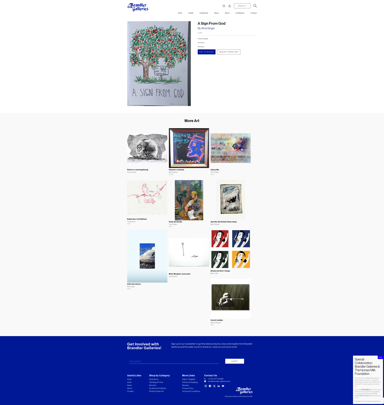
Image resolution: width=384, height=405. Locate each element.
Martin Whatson (216, 323)
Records (152, 385)
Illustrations (154, 379)
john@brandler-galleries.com (219, 381)
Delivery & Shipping (190, 382)
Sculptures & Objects (157, 388)
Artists (190, 13)
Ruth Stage (131, 286)
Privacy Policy (188, 388)
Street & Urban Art (156, 391)
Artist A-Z (241, 6)
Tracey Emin (131, 221)
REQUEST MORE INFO (229, 52)
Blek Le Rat (214, 273)
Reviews (185, 385)
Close (380, 357)
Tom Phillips (215, 172)
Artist (129, 382)
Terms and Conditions (191, 391)
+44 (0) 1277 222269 (215, 379)
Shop (180, 13)
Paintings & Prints (156, 382)
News (216, 13)
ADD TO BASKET (206, 52)
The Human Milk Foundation (366, 395)
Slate (250, 396)
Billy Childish (173, 172)
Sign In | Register (189, 379)
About (227, 13)
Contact (254, 13)
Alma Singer (208, 28)
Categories (204, 13)
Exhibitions (240, 13)
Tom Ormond (131, 172)
